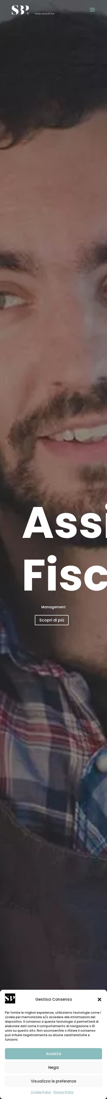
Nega (53, 1067)
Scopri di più (51, 620)
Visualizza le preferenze (53, 1081)
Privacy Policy (64, 1092)
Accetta (53, 1053)
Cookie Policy (41, 1092)
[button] (99, 999)
